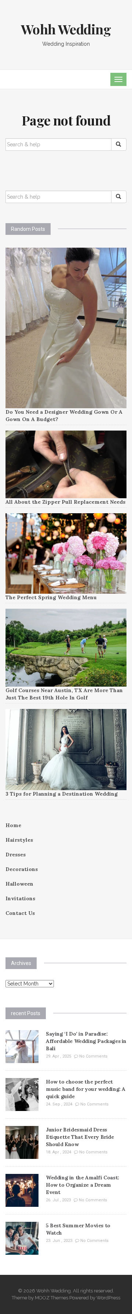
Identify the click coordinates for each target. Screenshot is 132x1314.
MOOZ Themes (51, 1297)
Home (13, 825)
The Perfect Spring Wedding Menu (51, 597)
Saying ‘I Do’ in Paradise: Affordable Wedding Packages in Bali (86, 1041)
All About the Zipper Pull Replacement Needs (65, 502)
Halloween (19, 884)
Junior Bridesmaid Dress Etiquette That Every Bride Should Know (80, 1137)
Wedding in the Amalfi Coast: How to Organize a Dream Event (82, 1184)
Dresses (16, 854)
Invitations (20, 898)
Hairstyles (19, 840)
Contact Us (20, 913)
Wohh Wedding (66, 29)
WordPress (108, 1297)
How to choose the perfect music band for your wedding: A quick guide (85, 1089)
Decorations (22, 869)
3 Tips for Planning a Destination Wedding (62, 794)
